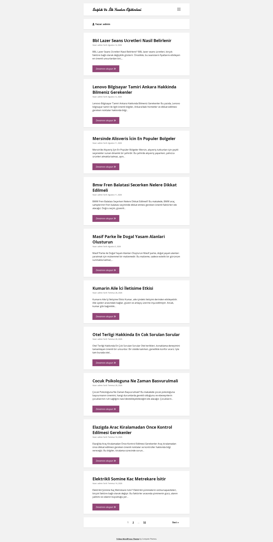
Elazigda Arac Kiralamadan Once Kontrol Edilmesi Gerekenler (132, 429)
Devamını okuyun (107, 69)
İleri (174, 522)
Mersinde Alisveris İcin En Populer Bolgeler (134, 138)
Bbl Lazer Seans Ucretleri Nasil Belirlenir (131, 40)
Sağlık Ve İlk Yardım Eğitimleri (116, 9)
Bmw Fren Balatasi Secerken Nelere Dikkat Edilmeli (134, 187)
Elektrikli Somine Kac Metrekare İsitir (129, 478)
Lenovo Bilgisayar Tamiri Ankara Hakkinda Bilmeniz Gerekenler (134, 89)
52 (144, 522)
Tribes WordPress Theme (127, 539)
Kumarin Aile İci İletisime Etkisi (122, 288)
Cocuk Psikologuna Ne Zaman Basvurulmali (135, 380)
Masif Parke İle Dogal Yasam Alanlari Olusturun (128, 239)
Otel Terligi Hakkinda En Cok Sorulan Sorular (136, 334)
